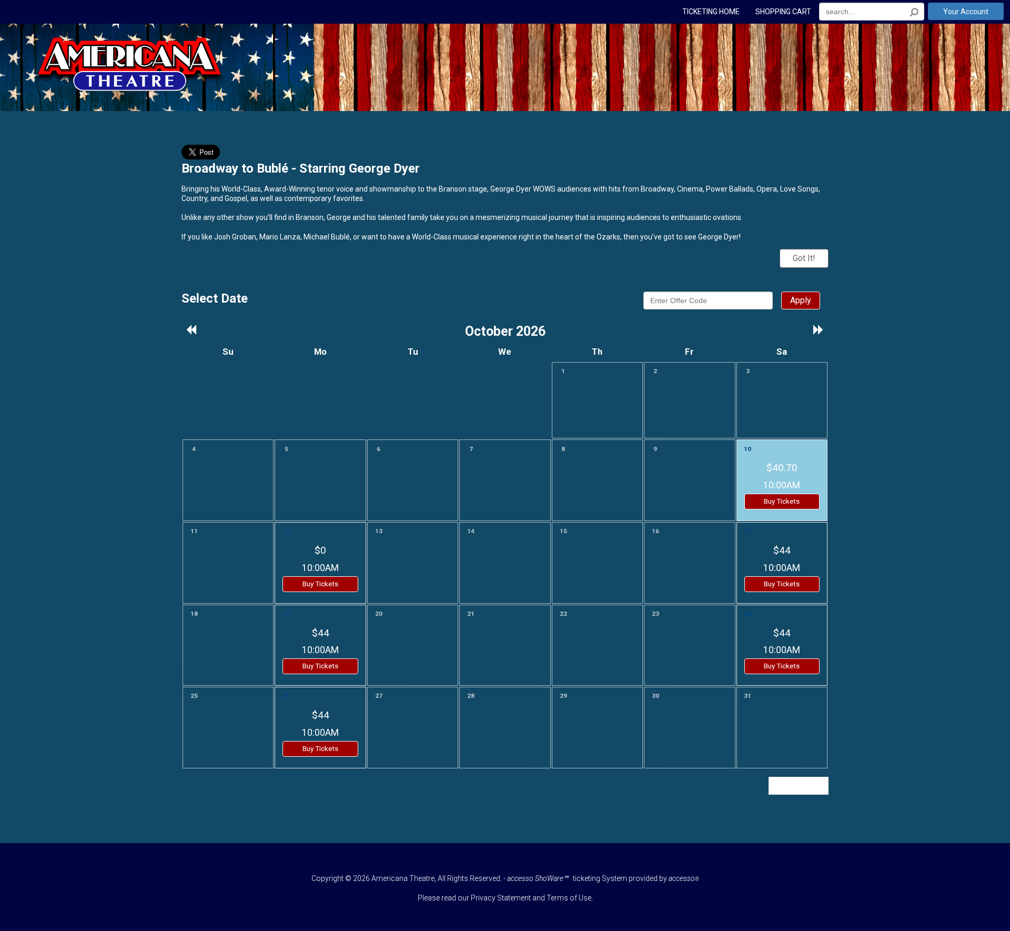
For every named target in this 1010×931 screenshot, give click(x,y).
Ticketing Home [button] (711, 12)
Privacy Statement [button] (501, 898)
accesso (684, 878)
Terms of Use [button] (569, 898)
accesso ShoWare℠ (537, 878)
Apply (800, 300)
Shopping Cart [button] (783, 12)
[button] (191, 330)
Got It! (804, 258)
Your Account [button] (965, 11)
